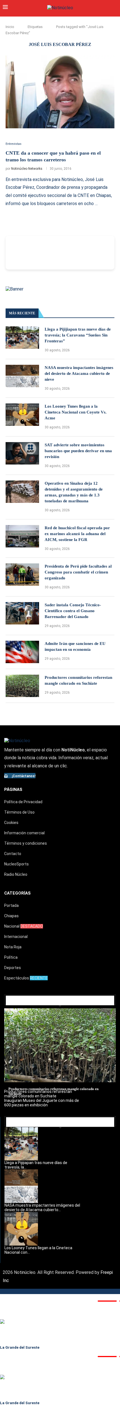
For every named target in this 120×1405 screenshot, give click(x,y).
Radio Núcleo (15, 874)
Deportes (12, 967)
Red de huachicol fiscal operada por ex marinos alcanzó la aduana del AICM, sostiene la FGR (77, 534)
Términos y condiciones (25, 843)
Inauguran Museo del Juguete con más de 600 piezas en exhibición (41, 1102)
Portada (11, 905)
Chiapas (11, 916)
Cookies (11, 822)
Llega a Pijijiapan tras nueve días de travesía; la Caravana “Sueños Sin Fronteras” (78, 335)
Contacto (12, 853)
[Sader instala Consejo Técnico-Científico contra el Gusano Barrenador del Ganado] (22, 613)
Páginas (13, 789)
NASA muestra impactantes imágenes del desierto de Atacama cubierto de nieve (79, 373)
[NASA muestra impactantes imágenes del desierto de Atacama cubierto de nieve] (22, 376)
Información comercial (24, 833)
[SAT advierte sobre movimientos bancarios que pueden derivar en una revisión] (22, 453)
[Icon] (7, 131)
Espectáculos (26, 978)
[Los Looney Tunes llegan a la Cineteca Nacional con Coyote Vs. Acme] (22, 414)
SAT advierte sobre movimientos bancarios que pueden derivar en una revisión (78, 451)
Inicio (10, 27)
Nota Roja (12, 947)
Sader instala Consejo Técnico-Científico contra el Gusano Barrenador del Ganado (73, 611)
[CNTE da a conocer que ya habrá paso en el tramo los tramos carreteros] (60, 91)
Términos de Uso (19, 812)
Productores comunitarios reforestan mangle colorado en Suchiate (78, 680)
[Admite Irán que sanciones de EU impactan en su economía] (22, 652)
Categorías (17, 893)
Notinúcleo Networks (26, 169)
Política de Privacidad (23, 802)
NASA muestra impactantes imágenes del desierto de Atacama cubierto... (42, 1207)
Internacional (16, 936)
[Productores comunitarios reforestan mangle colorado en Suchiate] (22, 686)
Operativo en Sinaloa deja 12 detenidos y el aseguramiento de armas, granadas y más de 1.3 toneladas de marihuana (74, 492)
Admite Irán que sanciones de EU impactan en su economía (75, 646)
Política (11, 957)
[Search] (114, 8)
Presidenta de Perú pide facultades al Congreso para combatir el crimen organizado (78, 572)
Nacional (23, 926)
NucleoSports (16, 864)
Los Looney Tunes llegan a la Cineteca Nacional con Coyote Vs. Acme (76, 412)
